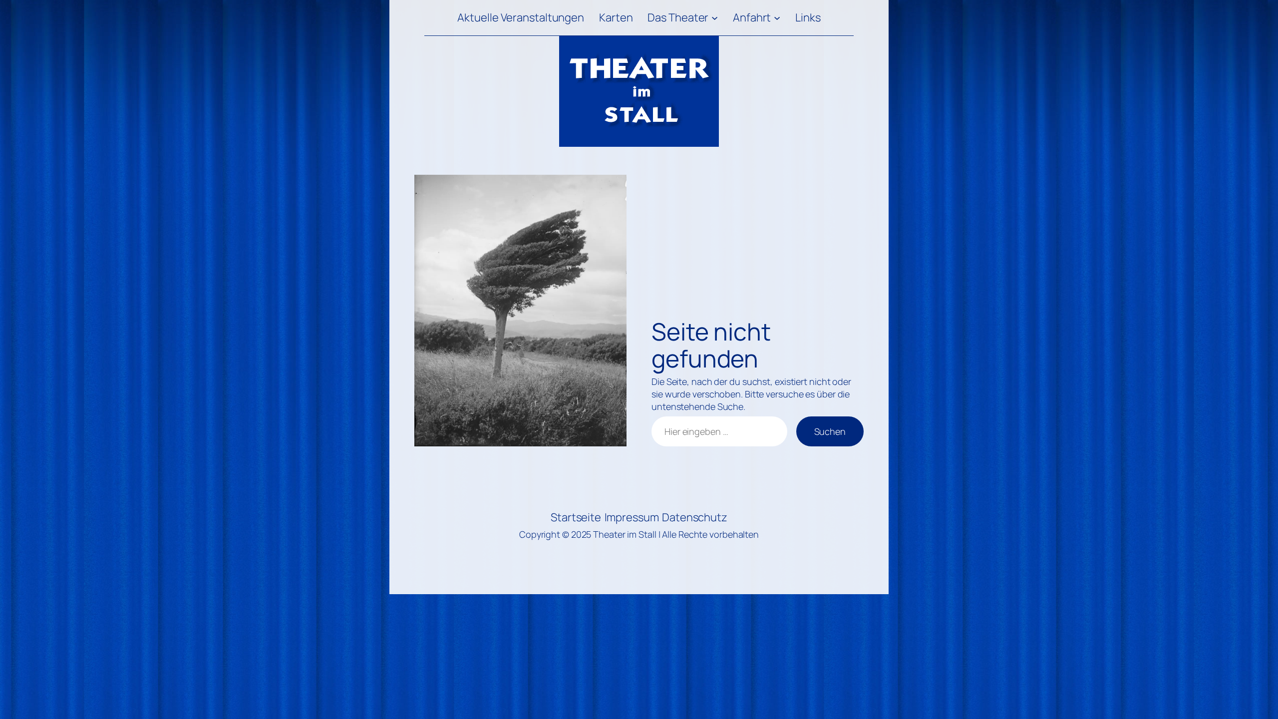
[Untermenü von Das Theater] (714, 17)
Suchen (830, 431)
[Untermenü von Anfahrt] (777, 17)
